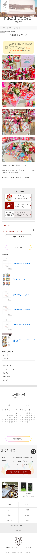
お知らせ (5, 358)
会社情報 (18, 530)
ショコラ (5, 380)
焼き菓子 (9, 28)
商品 (27, 510)
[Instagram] (33, 451)
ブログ (27, 520)
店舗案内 (27, 515)
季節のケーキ (7, 366)
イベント (5, 355)
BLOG (3, 28)
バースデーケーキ (8, 369)
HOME (9, 505)
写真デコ (9, 520)
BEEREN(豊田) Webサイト (18, 525)
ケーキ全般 (6, 376)
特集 (9, 515)
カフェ (5, 362)
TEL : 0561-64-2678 (18, 472)
